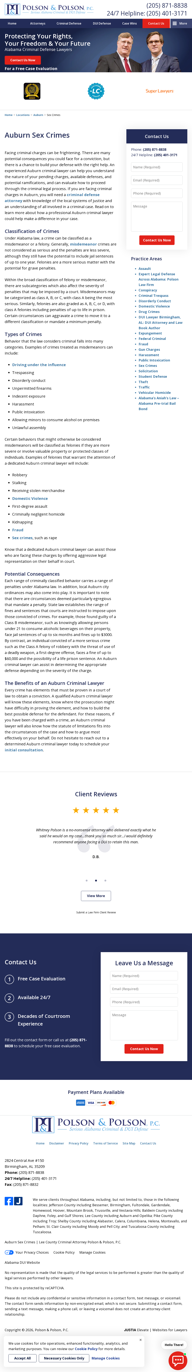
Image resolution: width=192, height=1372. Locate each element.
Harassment (149, 355)
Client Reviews (96, 794)
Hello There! (174, 1345)
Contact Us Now (22, 60)
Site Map (129, 1143)
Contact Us (156, 23)
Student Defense (153, 376)
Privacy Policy (78, 1143)
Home (12, 23)
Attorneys (37, 23)
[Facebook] (9, 1201)
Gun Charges (149, 349)
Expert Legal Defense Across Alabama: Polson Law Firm (158, 279)
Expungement (150, 333)
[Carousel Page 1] (86, 880)
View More (96, 896)
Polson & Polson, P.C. (51, 1330)
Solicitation (148, 371)
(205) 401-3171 (167, 13)
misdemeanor (83, 244)
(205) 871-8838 (167, 5)
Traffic (144, 387)
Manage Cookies (92, 1252)
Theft (143, 382)
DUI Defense (102, 23)
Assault (145, 268)
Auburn (38, 115)
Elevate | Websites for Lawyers (155, 1330)
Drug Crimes (149, 311)
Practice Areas (146, 258)
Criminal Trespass (153, 295)
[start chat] (178, 1360)
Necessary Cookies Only (64, 1358)
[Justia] (18, 1201)
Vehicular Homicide (155, 392)
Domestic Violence (30, 498)
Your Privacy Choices (32, 1252)
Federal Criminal (152, 338)
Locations (23, 115)
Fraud (17, 529)
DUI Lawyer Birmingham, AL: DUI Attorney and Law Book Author (160, 322)
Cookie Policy (64, 1252)
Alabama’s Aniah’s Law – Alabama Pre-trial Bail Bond (159, 403)
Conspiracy (148, 290)
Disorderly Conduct (155, 301)
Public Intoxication (154, 360)
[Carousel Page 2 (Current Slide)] (96, 880)
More (183, 23)
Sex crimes (22, 537)
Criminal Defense (69, 23)
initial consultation (24, 749)
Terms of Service (105, 1143)
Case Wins (129, 23)
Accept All (22, 1358)
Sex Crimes (148, 365)
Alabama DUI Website (22, 1262)
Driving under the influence (39, 364)
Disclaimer (56, 1143)
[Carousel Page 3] (105, 880)
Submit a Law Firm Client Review (96, 912)
